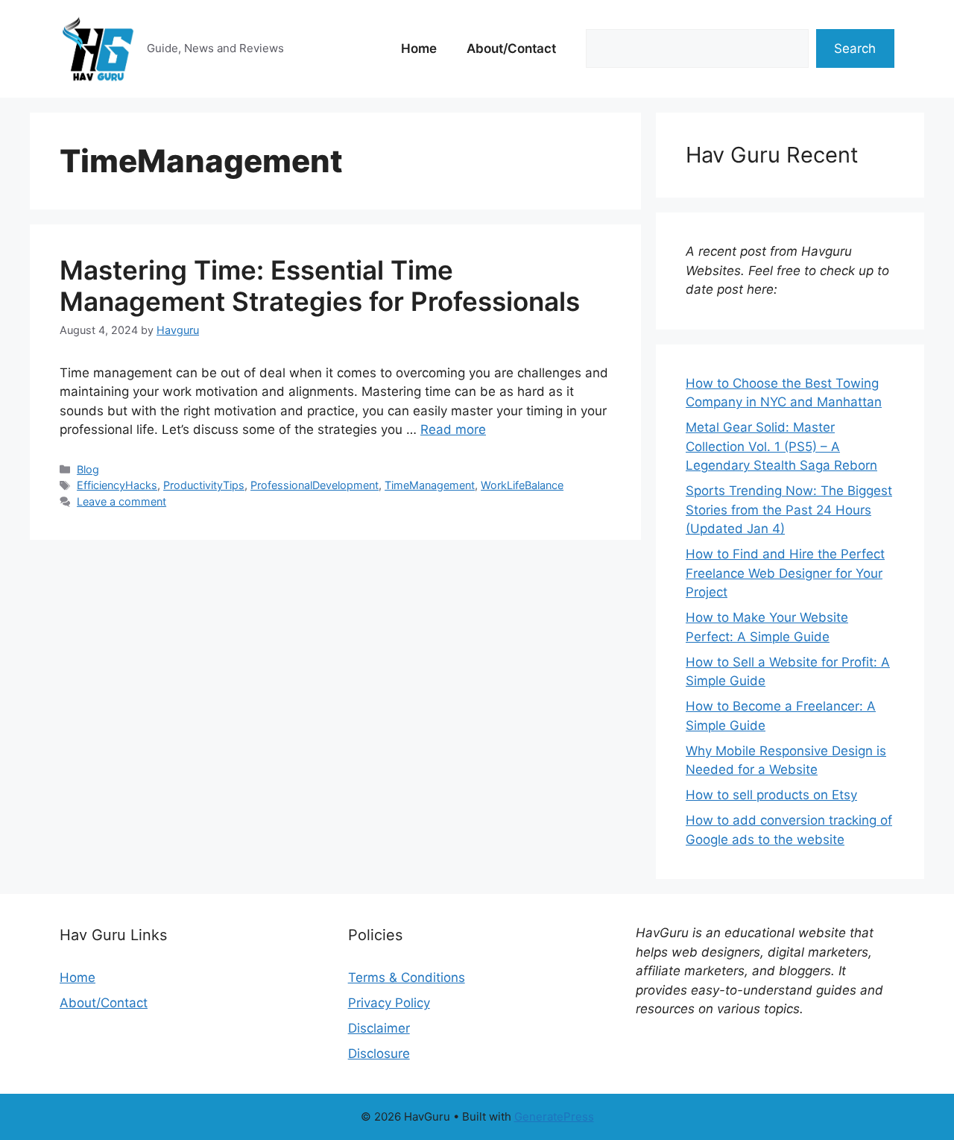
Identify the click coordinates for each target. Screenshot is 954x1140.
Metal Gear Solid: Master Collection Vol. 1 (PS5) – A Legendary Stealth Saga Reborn (781, 446)
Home (419, 48)
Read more (453, 429)
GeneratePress (554, 1116)
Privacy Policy (389, 1002)
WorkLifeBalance (522, 485)
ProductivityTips (203, 485)
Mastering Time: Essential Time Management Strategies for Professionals (320, 285)
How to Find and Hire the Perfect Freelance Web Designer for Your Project (785, 573)
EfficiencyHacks (117, 485)
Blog (88, 469)
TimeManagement (430, 485)
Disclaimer (379, 1028)
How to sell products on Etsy (771, 794)
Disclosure (379, 1053)
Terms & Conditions (406, 977)
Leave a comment (121, 501)
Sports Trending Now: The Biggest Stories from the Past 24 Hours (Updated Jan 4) (789, 509)
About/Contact (511, 48)
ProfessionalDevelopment (314, 485)
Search (855, 48)
